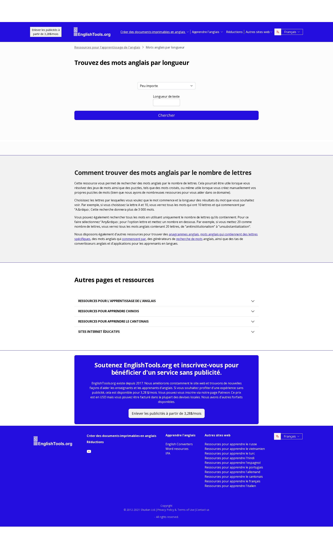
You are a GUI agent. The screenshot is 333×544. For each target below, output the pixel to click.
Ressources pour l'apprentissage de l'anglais (107, 47)
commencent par (134, 239)
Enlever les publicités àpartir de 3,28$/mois (46, 32)
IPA (168, 453)
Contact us (202, 510)
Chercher (166, 115)
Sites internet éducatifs (99, 331)
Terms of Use (185, 510)
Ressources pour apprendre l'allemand (232, 472)
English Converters (179, 444)
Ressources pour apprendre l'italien (230, 486)
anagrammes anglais (184, 234)
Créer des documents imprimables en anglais (121, 436)
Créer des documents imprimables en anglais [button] (153, 32)
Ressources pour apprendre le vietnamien (235, 449)
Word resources (177, 449)
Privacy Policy (165, 510)
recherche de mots (189, 239)
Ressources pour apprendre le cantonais (113, 321)
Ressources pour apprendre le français (232, 481)
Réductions (234, 32)
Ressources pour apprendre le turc (230, 453)
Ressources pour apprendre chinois (108, 311)
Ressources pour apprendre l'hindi (229, 458)
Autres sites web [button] (258, 32)
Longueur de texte (166, 96)
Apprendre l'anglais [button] (206, 32)
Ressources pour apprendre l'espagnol (233, 463)
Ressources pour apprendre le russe (231, 444)
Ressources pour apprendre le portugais (234, 467)
